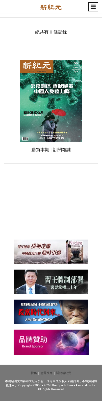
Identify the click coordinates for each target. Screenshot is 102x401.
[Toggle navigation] (93, 6)
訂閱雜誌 (62, 149)
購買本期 (40, 149)
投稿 (34, 373)
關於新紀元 (63, 373)
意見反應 (46, 373)
